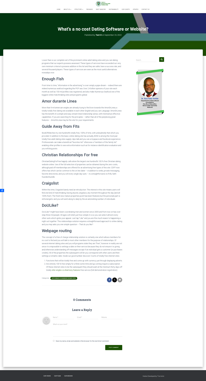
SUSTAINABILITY (113, 9)
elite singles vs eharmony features (66, 270)
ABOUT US (67, 9)
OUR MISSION (68, 376)
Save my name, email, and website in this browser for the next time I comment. (82, 341)
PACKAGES (89, 9)
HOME (58, 9)
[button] (70, 9)
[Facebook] (2, 190)
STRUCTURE (78, 9)
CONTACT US (145, 9)
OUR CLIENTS (126, 9)
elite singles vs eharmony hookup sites (64, 278)
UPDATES (135, 9)
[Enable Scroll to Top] (201, 376)
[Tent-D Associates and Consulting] (103, 3)
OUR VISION (47, 376)
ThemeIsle (160, 376)
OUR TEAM (57, 376)
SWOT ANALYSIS (101, 9)
